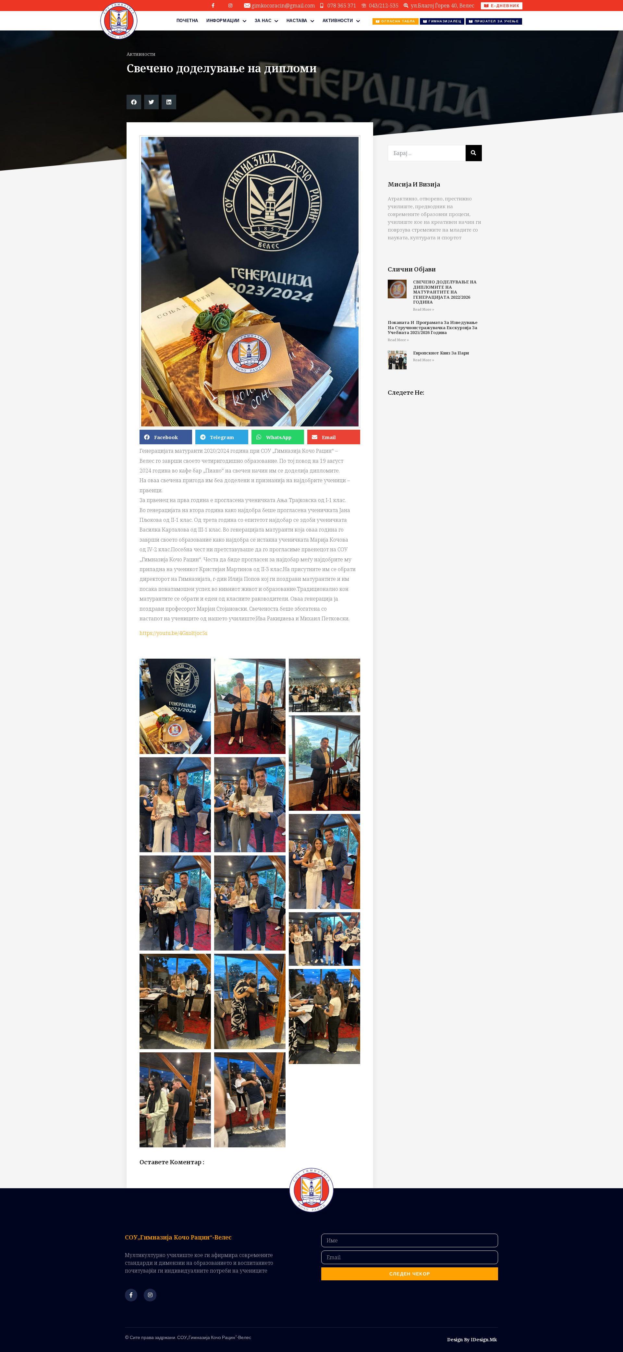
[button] (134, 102)
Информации (222, 20)
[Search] (474, 153)
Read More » (423, 309)
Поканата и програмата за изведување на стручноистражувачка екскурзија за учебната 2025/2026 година (433, 327)
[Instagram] (230, 5)
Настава (297, 20)
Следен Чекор (409, 1273)
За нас (263, 20)
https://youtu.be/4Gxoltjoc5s (173, 633)
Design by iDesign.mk (472, 1339)
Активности (338, 20)
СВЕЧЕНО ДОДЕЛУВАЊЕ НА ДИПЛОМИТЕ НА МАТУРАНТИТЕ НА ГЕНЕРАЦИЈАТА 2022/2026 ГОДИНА (445, 292)
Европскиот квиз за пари (441, 353)
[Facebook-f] (213, 5)
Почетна (187, 20)
